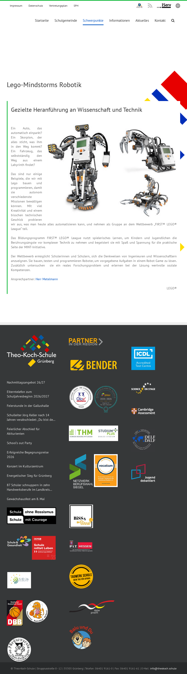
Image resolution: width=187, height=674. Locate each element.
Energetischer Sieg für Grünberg (29, 476)
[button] (172, 20)
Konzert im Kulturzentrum (25, 466)
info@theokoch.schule (163, 668)
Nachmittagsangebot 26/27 (26, 382)
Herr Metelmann (47, 279)
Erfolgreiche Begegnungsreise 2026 (28, 454)
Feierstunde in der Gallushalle (28, 406)
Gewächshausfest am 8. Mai (26, 499)
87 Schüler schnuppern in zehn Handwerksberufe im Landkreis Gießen (28, 487)
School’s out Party (19, 443)
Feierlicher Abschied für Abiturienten (23, 431)
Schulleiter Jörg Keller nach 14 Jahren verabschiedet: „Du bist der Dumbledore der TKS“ (30, 417)
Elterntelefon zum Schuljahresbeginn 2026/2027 (28, 394)
